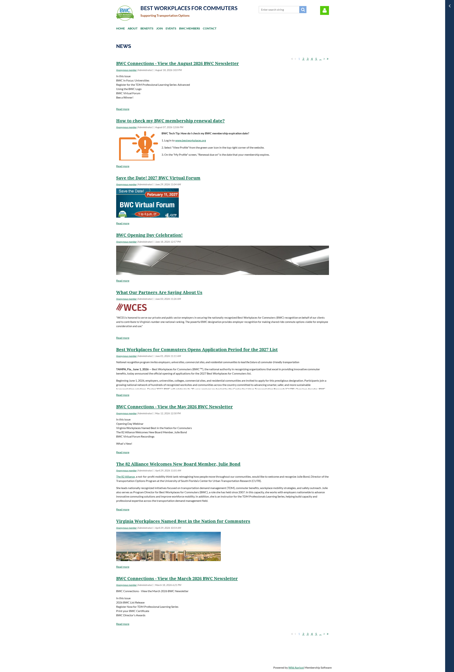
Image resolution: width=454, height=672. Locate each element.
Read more (122, 109)
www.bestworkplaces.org (190, 140)
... (320, 58)
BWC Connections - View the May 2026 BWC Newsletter (174, 406)
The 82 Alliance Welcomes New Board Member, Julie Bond (178, 464)
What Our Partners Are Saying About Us (159, 292)
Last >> (327, 59)
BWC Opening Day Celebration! (149, 235)
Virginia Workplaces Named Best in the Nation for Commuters (183, 521)
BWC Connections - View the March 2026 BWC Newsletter (177, 578)
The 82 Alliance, (125, 476)
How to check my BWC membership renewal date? (170, 120)
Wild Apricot (296, 667)
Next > (324, 59)
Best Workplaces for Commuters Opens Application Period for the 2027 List (197, 349)
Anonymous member (126, 70)
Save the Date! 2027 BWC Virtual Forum (158, 178)
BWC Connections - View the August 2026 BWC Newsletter (177, 63)
